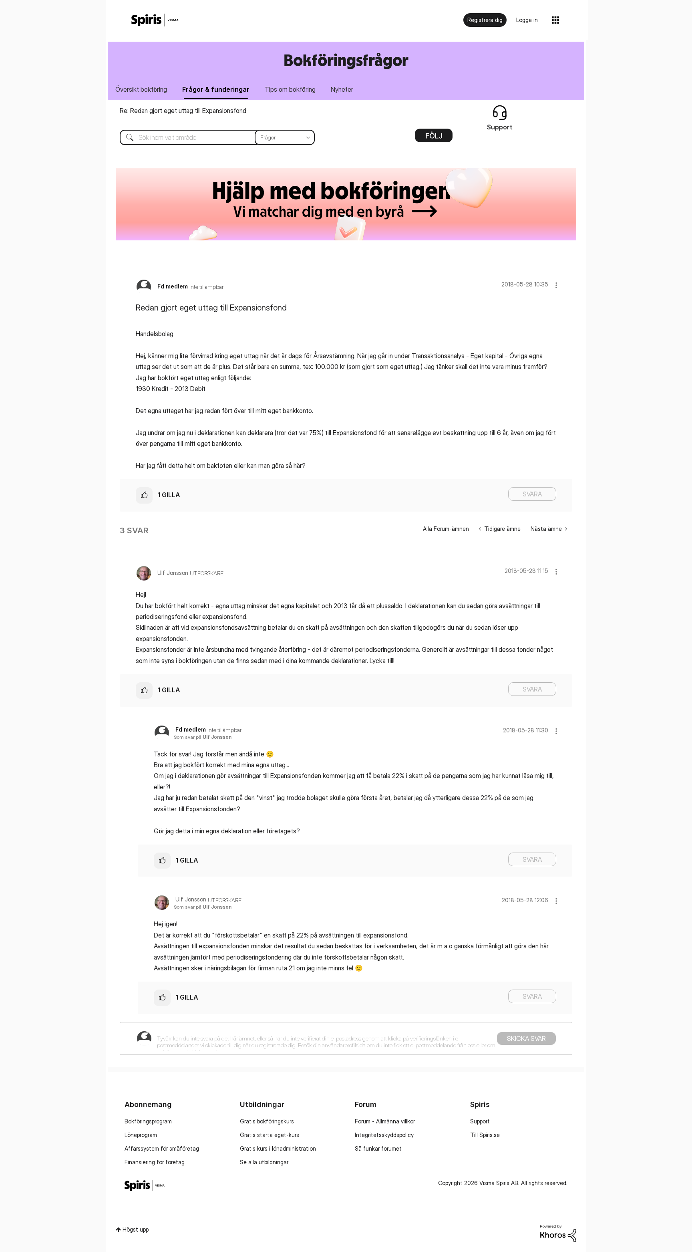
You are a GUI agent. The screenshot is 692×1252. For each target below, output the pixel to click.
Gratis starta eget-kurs (269, 1134)
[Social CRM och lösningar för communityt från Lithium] (558, 1232)
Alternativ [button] (433, 138)
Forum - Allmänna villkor (385, 1121)
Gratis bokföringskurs (267, 1121)
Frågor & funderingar (215, 89)
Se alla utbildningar (264, 1162)
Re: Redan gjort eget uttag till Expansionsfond (183, 111)
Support (480, 1121)
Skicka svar (526, 1038)
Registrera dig (485, 19)
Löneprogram (141, 1134)
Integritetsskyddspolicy (384, 1134)
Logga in (527, 19)
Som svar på (202, 737)
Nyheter (342, 89)
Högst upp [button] (136, 1229)
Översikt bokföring (141, 89)
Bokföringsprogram (148, 1121)
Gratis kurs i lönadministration (278, 1148)
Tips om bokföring (290, 89)
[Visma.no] (155, 20)
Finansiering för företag (155, 1162)
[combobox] (211, 137)
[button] (556, 285)
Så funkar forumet (378, 1148)
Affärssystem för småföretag (162, 1148)
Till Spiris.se (485, 1134)
